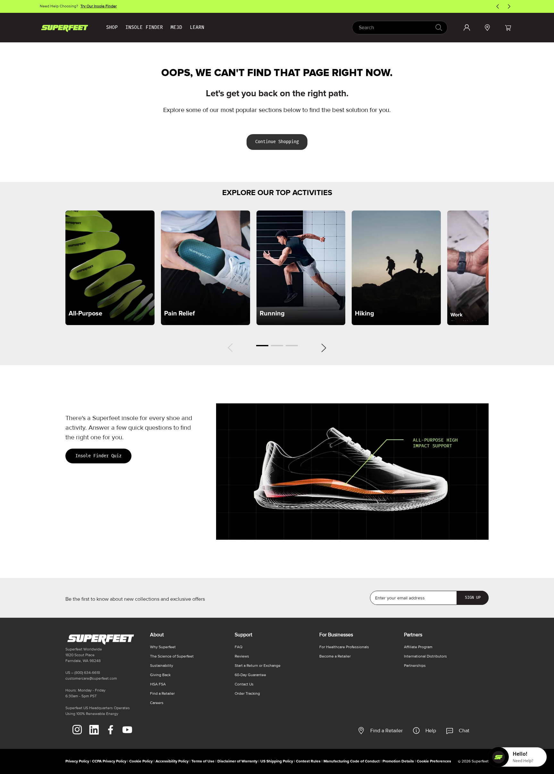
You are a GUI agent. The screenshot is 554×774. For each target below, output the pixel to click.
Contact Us (244, 684)
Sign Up (473, 597)
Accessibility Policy (172, 761)
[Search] (438, 27)
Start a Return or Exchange (258, 665)
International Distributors (425, 656)
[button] (507, 27)
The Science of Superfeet (172, 656)
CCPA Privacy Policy (109, 761)
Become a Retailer (335, 656)
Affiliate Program (418, 647)
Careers (157, 703)
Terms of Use (202, 761)
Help (430, 730)
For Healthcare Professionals (344, 647)
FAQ (238, 647)
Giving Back (160, 675)
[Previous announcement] (497, 6)
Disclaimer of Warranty (237, 761)
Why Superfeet (163, 647)
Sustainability (161, 665)
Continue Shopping (277, 141)
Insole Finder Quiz (98, 456)
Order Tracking (247, 693)
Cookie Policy (141, 761)
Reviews (242, 656)
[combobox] (400, 27)
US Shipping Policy (276, 761)
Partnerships (415, 665)
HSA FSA (158, 684)
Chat (464, 730)
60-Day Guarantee (250, 675)
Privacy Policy (77, 761)
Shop (112, 27)
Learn (197, 27)
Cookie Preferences (434, 761)
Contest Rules (308, 761)
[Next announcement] (509, 6)
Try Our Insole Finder (98, 6)
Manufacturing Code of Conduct (351, 761)
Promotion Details (398, 761)
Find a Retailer (386, 730)
